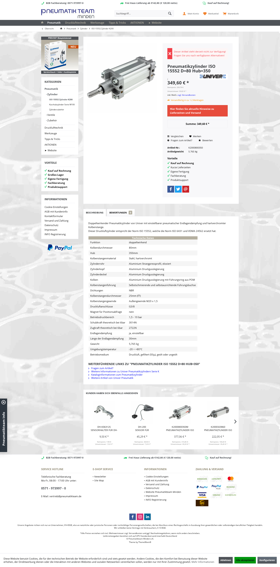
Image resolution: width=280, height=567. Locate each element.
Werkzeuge (51, 133)
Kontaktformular (54, 216)
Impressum (51, 229)
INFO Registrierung (55, 234)
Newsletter (100, 476)
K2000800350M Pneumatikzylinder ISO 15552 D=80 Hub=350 (180, 428)
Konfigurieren (267, 560)
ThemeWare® (144, 542)
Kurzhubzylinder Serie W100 (62, 104)
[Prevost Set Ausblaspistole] (59, 55)
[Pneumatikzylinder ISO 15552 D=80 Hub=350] (180, 412)
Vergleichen (177, 136)
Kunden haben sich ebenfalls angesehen (112, 393)
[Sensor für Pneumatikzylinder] (142, 412)
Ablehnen (225, 560)
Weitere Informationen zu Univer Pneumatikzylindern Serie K (125, 371)
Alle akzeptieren (245, 560)
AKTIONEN (50, 144)
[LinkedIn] (147, 517)
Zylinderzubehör (56, 109)
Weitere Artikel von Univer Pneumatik (112, 377)
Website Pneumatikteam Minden (163, 491)
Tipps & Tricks (52, 139)
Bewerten (207, 140)
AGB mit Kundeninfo (56, 211)
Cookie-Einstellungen (56, 207)
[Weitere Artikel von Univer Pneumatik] (213, 76)
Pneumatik (51, 88)
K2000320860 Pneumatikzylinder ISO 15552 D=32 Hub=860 (218, 428)
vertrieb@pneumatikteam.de (65, 496)
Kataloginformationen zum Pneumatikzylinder (117, 374)
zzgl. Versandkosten (186, 95)
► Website (51, 150)
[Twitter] (178, 189)
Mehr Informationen (203, 561)
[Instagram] (140, 517)
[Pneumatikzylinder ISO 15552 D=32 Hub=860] (218, 412)
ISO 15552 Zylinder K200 (61, 99)
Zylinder (52, 94)
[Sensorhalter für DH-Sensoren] (104, 412)
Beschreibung (94, 212)
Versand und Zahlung (56, 220)
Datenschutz (51, 225)
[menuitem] (230, 13)
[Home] (42, 23)
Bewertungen (120, 212)
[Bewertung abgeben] (182, 75)
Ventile (51, 114)
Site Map (99, 480)
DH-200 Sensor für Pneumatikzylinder (142, 428)
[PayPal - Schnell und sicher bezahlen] (59, 247)
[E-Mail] (185, 189)
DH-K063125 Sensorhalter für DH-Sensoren (104, 428)
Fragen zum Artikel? (181, 140)
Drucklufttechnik (54, 127)
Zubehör (52, 120)
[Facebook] (170, 189)
